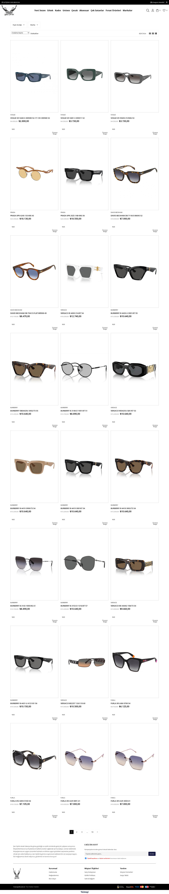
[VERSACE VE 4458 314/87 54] (85, 271)
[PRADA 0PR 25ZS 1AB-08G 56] (85, 174)
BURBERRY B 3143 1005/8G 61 (23, 606)
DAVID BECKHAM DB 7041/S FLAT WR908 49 (28, 313)
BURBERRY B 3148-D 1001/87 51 (74, 411)
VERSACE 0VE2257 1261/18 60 (73, 703)
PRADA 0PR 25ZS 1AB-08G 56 (73, 216)
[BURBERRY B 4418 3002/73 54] (135, 467)
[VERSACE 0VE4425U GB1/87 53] (135, 369)
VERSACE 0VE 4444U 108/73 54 (123, 606)
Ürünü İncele (42, 125)
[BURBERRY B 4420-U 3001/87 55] (135, 271)
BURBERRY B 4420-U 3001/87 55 (124, 313)
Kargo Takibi (124, 875)
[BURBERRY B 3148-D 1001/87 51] (85, 369)
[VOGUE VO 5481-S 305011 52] (85, 76)
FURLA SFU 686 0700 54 (120, 703)
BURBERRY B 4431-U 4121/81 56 (23, 703)
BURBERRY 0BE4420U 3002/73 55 (24, 411)
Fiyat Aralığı (17, 25)
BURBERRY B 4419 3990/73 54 (22, 508)
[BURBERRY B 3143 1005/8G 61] (34, 564)
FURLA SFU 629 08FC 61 (70, 801)
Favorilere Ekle (37, 125)
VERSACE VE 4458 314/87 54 (72, 313)
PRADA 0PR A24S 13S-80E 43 (22, 216)
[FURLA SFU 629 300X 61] (135, 759)
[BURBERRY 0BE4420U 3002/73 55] (34, 369)
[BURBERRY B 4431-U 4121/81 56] (34, 662)
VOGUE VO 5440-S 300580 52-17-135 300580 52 (30, 118)
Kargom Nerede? (158, 2)
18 (92, 832)
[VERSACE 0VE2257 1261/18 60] (85, 662)
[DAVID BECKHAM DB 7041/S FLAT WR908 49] (34, 271)
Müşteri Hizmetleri (126, 872)
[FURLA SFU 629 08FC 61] (85, 759)
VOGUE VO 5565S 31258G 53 (122, 118)
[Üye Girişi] (153, 10)
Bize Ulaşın (52, 879)
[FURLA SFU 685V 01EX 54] (34, 759)
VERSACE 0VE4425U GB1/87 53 (123, 411)
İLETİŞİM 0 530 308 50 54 (11, 2)
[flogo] (21, 873)
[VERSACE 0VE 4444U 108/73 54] (135, 564)
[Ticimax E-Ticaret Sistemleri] (84, 892)
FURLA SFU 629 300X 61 (120, 801)
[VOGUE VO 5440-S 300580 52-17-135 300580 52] (34, 76)
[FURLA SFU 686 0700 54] (135, 662)
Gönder (152, 854)
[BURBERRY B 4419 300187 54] (85, 467)
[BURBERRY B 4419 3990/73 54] (34, 467)
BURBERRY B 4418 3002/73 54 (123, 508)
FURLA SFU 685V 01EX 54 (20, 801)
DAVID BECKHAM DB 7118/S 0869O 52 (126, 216)
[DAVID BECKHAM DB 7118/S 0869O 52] (135, 174)
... (87, 832)
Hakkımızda (53, 872)
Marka (33, 25)
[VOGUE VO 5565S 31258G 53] (135, 76)
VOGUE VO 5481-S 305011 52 (73, 118)
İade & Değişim (89, 879)
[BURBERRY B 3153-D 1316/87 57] (85, 564)
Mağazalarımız (54, 875)
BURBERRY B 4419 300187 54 (73, 508)
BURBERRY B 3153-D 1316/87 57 (74, 606)
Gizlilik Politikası (89, 875)
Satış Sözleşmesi (90, 872)
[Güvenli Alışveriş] (136, 887)
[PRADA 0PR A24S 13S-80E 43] (34, 174)
